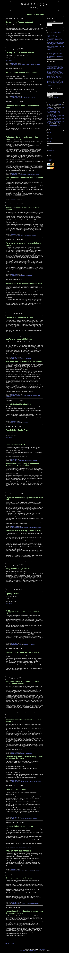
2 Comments (38, 870)
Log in (49, 160)
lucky (53, 75)
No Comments (28, 44)
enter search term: (52, 21)
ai (51, 64)
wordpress (49, 85)
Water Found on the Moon (16, 789)
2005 (49, 121)
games (59, 71)
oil (15, 336)
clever (13, 490)
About (49, 132)
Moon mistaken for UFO (15, 445)
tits (17, 847)
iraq (55, 73)
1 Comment (37, 64)
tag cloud (50, 141)
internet (16, 527)
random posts (51, 137)
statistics (50, 140)
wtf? (15, 200)
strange (16, 44)
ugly (54, 82)
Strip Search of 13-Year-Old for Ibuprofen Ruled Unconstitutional (22, 683)
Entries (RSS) (22, 950)
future (15, 134)
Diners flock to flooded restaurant (19, 22)
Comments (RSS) (32, 950)
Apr (58, 110)
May (60, 104)
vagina (22, 336)
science (19, 134)
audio (12, 64)
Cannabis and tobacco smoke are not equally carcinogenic (54, 54)
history (18, 781)
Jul (47, 108)
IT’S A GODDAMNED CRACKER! (18, 851)
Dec (59, 111)
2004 (49, 124)
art (61, 64)
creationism (53, 67)
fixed (58, 70)
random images (51, 150)
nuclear (48, 77)
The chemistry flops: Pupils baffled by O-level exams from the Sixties (24, 758)
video (27, 64)
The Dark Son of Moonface (54, 32)
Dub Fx (49, 49)
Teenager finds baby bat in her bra (19, 826)
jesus (57, 73)
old (58, 77)
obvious (20, 712)
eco (12, 134)
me (56, 75)
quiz (54, 78)
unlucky (21, 97)
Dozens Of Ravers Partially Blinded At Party (23, 531)
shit (55, 80)
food (12, 44)
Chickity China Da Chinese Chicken (20, 53)
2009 (49, 110)
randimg (57, 78)
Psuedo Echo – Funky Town (17, 430)
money (12, 674)
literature (49, 75)
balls (12, 585)
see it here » (9, 60)
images (60, 72)
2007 (49, 115)
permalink (21, 44)
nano (56, 76)
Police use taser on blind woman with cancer (24, 361)
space (17, 235)
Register (50, 159)
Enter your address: (53, 92)
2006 (49, 118)
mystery (13, 235)
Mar (56, 110)
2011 (49, 104)
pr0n (51, 78)
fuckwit (20, 395)
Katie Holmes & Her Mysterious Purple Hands (24, 283)
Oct (54, 111)
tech (19, 561)
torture (21, 939)
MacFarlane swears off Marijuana (19, 339)
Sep (52, 108)
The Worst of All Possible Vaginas (19, 318)
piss (48, 78)
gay (48, 72)
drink (51, 68)
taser (20, 174)
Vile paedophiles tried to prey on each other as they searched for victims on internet (55, 44)
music (12, 441)
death (12, 97)
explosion (51, 70)
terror (62, 81)
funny (15, 64)
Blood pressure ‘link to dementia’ (19, 878)
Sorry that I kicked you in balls (18, 569)
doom (48, 68)
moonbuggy (34, 4)
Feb (54, 104)
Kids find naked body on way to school (21, 72)
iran (52, 73)
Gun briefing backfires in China (18, 404)
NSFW (59, 76)
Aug (50, 108)
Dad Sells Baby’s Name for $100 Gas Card (22, 652)
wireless (55, 83)
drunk (58, 68)
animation (55, 64)
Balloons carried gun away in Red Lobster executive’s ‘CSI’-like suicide (22, 464)
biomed (13, 275)
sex (52, 80)
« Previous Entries (9, 943)
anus (59, 64)
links (49, 135)
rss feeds (50, 138)
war (24, 939)
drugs (16, 308)
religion (21, 308)
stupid (23, 64)
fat (55, 70)
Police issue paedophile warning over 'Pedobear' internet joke (55, 37)
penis (60, 77)
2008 (49, 112)
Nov (56, 111)
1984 (49, 64)
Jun (63, 107)
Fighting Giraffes (12, 594)
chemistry (13, 781)
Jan (52, 107)
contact (50, 134)
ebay (61, 68)
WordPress (43, 949)
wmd (58, 83)
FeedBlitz (55, 97)
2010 (49, 107)
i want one (55, 72)
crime (12, 174)
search (49, 151)
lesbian (61, 73)
